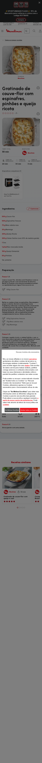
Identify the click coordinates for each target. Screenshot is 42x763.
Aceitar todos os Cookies (28, 410)
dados (27, 365)
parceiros (33, 359)
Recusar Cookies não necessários (27, 352)
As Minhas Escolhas (12, 410)
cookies (6, 405)
